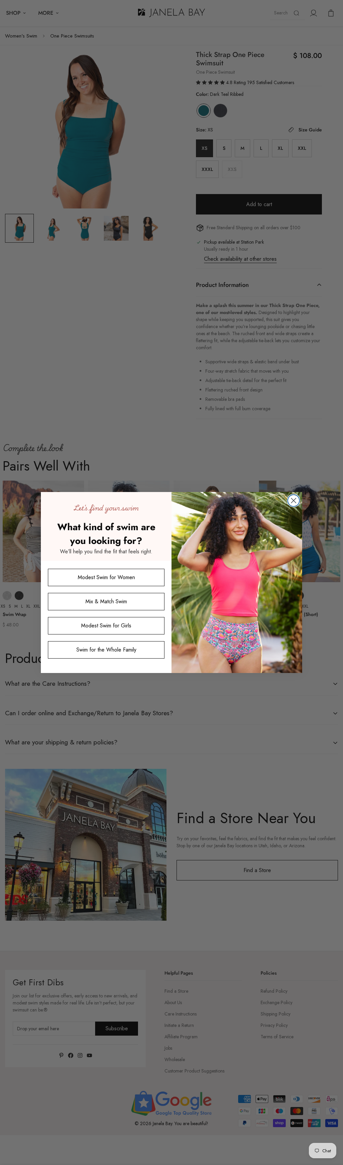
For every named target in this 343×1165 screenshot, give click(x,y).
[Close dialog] (293, 500)
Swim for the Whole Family (106, 650)
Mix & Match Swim (106, 601)
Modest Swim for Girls (106, 625)
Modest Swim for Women (106, 577)
